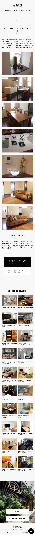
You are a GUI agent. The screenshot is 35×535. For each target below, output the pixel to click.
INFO (15, 10)
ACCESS (8, 10)
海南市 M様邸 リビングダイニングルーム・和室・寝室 (17, 271)
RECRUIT (10, 532)
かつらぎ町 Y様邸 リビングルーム (17, 262)
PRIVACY (25, 532)
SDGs (17, 532)
